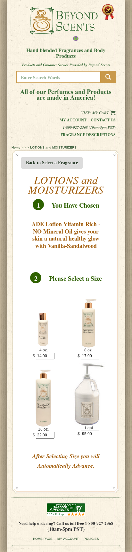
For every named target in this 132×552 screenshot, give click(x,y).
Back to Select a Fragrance (52, 162)
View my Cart (95, 112)
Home (16, 147)
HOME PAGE (43, 538)
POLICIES (91, 538)
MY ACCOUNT (68, 538)
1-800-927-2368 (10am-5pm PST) (89, 127)
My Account (73, 120)
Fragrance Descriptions (88, 134)
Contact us (103, 120)
